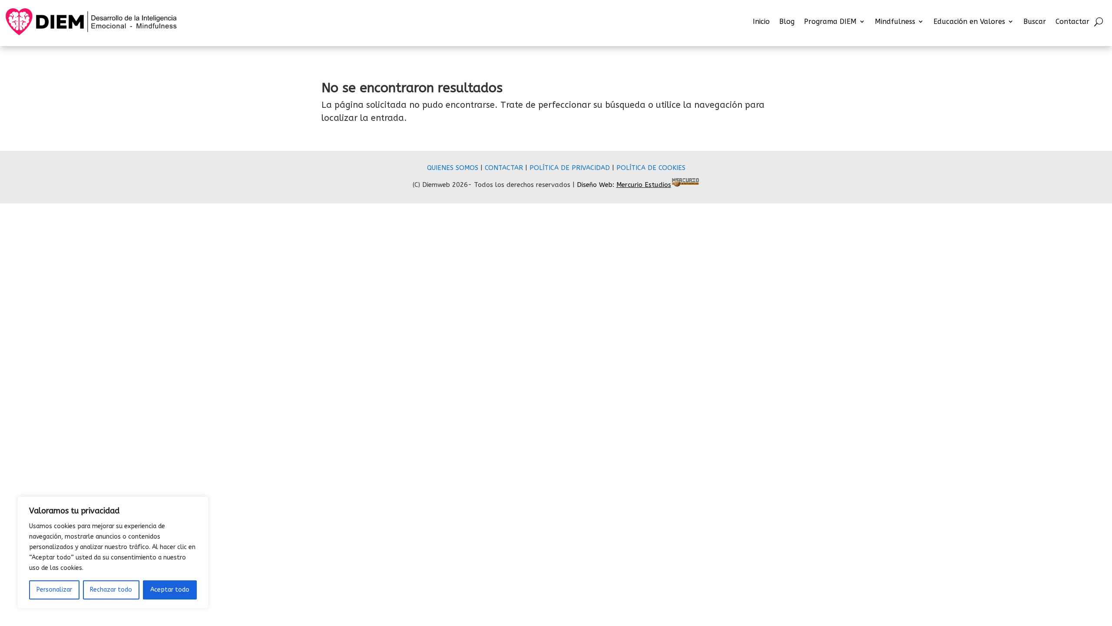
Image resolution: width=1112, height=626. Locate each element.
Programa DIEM (830, 21)
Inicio (761, 21)
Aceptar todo (169, 589)
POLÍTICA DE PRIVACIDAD (570, 168)
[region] (112, 552)
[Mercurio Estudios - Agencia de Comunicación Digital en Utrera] (685, 185)
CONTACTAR (504, 168)
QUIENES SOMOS (452, 168)
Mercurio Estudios (643, 185)
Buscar (1034, 21)
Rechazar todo (111, 589)
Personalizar (54, 589)
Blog (786, 21)
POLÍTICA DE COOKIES (650, 168)
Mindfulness (895, 21)
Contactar (1072, 21)
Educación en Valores (969, 21)
